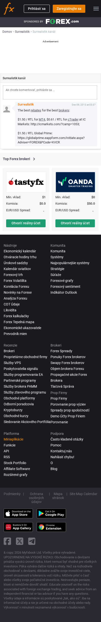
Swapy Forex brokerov (67, 363)
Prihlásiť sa (37, 9)
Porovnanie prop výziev (68, 404)
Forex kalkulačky (16, 316)
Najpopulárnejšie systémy (69, 263)
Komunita (57, 251)
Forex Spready (61, 351)
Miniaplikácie (13, 439)
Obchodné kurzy (16, 416)
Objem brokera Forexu (67, 369)
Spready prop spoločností (69, 410)
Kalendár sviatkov (17, 269)
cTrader (73, 119)
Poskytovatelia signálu (21, 369)
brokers (64, 110)
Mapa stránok (58, 496)
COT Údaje (12, 304)
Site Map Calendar (83, 494)
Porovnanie (59, 422)
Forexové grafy (61, 281)
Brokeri (9, 351)
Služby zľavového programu (25, 392)
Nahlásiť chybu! (62, 457)
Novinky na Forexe (18, 292)
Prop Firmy (58, 398)
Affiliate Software (17, 469)
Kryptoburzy (13, 410)
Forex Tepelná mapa (19, 322)
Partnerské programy (20, 380)
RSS (7, 457)
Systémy (56, 257)
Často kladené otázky (66, 439)
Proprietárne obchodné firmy (25, 357)
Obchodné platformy (19, 398)
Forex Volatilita (15, 281)
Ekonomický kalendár (20, 251)
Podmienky (12, 494)
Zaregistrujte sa (69, 9)
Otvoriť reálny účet (26, 223)
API (6, 451)
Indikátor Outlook (63, 292)
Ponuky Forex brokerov (68, 357)
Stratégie (57, 269)
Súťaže (55, 275)
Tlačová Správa (62, 386)
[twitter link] (19, 541)
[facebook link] (7, 541)
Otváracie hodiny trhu (20, 257)
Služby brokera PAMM (20, 386)
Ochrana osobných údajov (36, 498)
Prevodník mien (15, 334)
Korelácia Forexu (16, 286)
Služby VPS (12, 363)
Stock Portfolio (15, 463)
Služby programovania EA (23, 375)
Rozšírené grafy (15, 475)
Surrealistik (26, 104)
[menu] (96, 8)
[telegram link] (32, 541)
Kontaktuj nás (61, 451)
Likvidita (10, 310)
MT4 (42, 119)
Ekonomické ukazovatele (22, 328)
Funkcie (9, 445)
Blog (53, 469)
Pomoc (55, 445)
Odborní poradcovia (19, 404)
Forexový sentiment (65, 286)
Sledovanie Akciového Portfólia (27, 422)
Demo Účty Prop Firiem (67, 416)
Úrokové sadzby (16, 263)
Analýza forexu (15, 298)
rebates (36, 110)
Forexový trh (13, 275)
